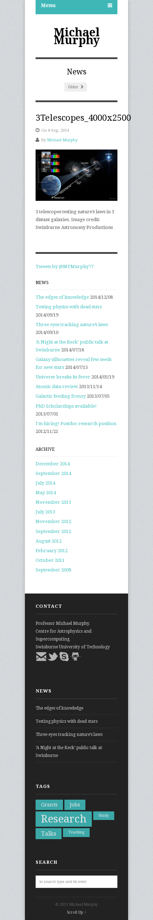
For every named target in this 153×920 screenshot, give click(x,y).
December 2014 (53, 463)
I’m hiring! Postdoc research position (76, 423)
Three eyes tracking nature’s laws (72, 324)
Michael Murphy (77, 36)
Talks (48, 833)
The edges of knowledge (62, 297)
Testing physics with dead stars (69, 306)
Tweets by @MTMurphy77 (65, 266)
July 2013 (45, 511)
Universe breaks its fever (63, 377)
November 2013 (53, 502)
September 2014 (53, 473)
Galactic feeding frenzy (61, 396)
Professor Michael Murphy (62, 623)
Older (73, 87)
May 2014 (46, 492)
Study (104, 815)
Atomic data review (57, 386)
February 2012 (52, 550)
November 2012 (53, 521)
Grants (49, 804)
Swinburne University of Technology (73, 646)
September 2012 (53, 531)
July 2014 (45, 483)
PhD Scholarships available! (66, 406)
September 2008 (53, 570)
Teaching (76, 832)
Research (63, 819)
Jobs (75, 804)
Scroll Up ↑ (76, 912)
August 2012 (49, 541)
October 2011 (50, 560)
